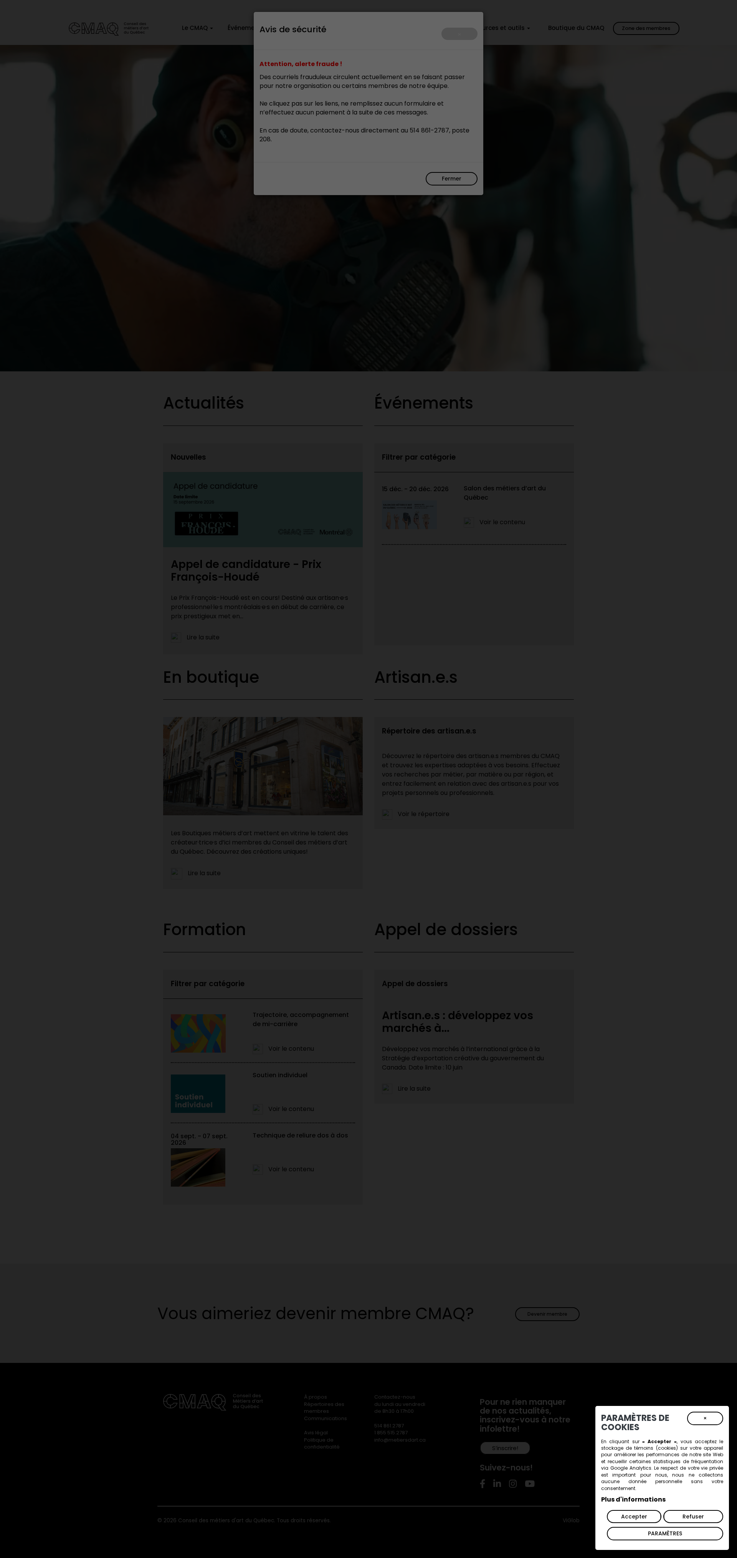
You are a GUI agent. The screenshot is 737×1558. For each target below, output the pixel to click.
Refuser (693, 1516)
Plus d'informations (633, 1499)
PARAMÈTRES (665, 1533)
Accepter (634, 1516)
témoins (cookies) (656, 1448)
